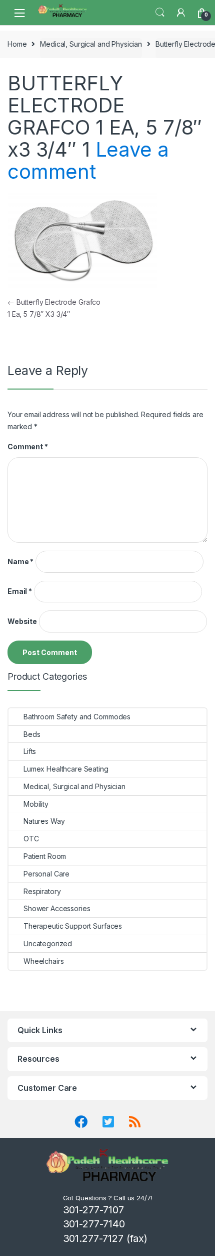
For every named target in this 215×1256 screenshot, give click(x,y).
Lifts (30, 751)
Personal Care (47, 873)
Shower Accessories (57, 908)
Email (20, 591)
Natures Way (44, 821)
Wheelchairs (44, 961)
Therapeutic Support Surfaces (73, 926)
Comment (28, 446)
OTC (31, 838)
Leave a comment (88, 160)
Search (160, 12)
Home (17, 44)
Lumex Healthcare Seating (66, 769)
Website (22, 621)
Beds (32, 734)
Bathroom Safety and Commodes (77, 716)
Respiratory (42, 891)
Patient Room (45, 856)
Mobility (36, 804)
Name (21, 561)
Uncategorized (48, 943)
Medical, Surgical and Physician (91, 44)
